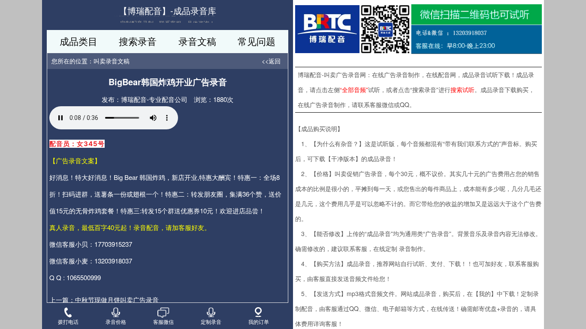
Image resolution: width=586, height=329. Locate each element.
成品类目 (78, 41)
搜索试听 (462, 89)
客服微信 (163, 321)
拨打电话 (68, 321)
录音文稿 (197, 41)
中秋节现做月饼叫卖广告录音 (117, 299)
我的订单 (258, 321)
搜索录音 (138, 41)
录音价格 (116, 321)
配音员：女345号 (77, 144)
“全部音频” (354, 89)
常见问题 (256, 41)
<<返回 (271, 61)
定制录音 (211, 321)
